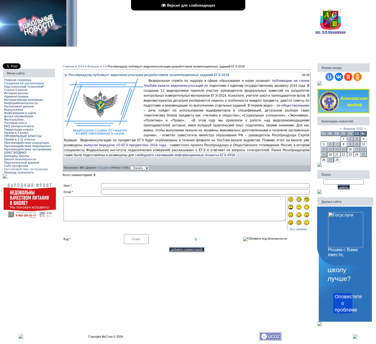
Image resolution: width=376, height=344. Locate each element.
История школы (16, 93)
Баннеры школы (16, 156)
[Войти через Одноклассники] (357, 77)
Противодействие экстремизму (27, 149)
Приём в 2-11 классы (19, 139)
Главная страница (17, 80)
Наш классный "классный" (24, 86)
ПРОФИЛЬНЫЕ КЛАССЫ (23, 136)
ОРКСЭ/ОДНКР (15, 152)
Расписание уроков (19, 106)
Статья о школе (16, 89)
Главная (68, 66)
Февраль (93, 66)
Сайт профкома (16, 165)
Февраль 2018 (353, 128)
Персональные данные (21, 162)
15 (343, 149)
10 (356, 144)
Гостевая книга (15, 122)
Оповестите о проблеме (343, 303)
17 (356, 149)
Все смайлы (298, 229)
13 (330, 149)
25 (363, 154)
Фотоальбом (13, 119)
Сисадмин (103, 168)
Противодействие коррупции (26, 142)
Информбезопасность (21, 103)
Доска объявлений (18, 116)
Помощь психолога (19, 172)
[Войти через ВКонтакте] (339, 77)
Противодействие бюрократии (27, 146)
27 (330, 159)
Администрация (16, 96)
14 (337, 149)
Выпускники (13, 109)
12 (323, 149)
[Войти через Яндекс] (348, 77)
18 (363, 149)
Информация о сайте (20, 113)
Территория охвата (18, 129)
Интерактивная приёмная (23, 99)
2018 (80, 66)
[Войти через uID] (329, 77)
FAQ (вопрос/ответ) (19, 126)
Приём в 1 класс (16, 132)
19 (323, 154)
